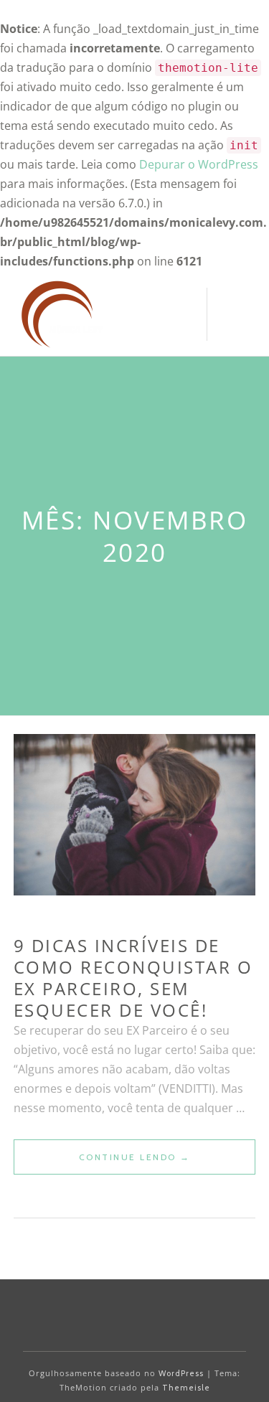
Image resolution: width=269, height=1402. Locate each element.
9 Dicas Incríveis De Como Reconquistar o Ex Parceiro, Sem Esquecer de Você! (133, 977)
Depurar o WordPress (198, 164)
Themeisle (186, 1388)
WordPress (181, 1373)
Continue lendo (167, 1163)
